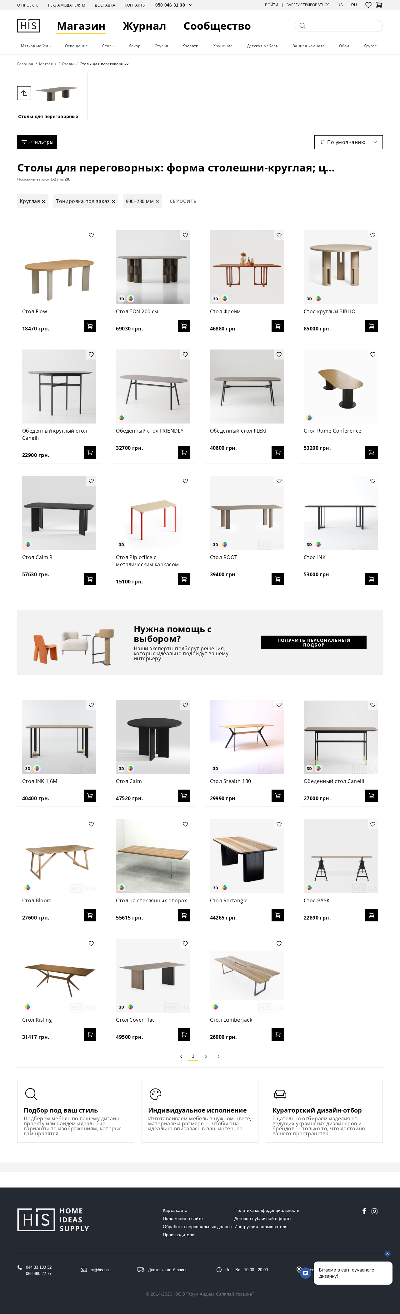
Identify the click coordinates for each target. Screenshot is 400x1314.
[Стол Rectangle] (247, 856)
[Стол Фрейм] (247, 267)
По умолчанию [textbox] (346, 142)
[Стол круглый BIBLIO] (341, 267)
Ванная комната (308, 45)
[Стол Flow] (59, 267)
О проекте (28, 5)
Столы (108, 45)
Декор (134, 45)
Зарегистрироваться (308, 4)
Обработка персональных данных (197, 1226)
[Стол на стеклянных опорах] (153, 856)
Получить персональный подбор (314, 642)
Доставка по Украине (168, 1269)
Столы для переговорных (48, 116)
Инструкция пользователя (261, 1226)
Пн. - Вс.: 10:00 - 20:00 (246, 1269)
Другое (370, 45)
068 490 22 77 (39, 1273)
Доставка (105, 5)
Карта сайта (175, 1210)
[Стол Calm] (153, 737)
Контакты (135, 5)
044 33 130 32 (39, 1267)
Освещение (76, 45)
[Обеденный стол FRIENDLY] (153, 387)
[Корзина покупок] (379, 6)
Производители (178, 1234)
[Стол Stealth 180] (247, 737)
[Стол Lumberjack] (247, 976)
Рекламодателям (67, 5)
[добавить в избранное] (91, 235)
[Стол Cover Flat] (153, 976)
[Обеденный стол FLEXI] (247, 387)
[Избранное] (368, 5)
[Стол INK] (341, 513)
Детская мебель (262, 45)
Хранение (223, 45)
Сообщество (217, 26)
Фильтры (42, 142)
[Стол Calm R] (59, 513)
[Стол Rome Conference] (341, 387)
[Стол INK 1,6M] (59, 737)
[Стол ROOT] (247, 513)
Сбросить (183, 201)
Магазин (81, 26)
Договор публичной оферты (262, 1218)
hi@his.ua (100, 1269)
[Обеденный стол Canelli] (341, 737)
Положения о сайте (183, 1218)
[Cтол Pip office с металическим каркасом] (153, 513)
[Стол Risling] (59, 976)
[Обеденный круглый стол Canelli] (59, 387)
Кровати (190, 45)
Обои (344, 45)
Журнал (144, 26)
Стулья (161, 45)
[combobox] (348, 142)
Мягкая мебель (36, 45)
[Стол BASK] (341, 856)
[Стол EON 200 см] (153, 267)
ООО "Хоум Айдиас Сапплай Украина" (214, 1294)
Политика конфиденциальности (266, 1210)
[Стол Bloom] (59, 856)
